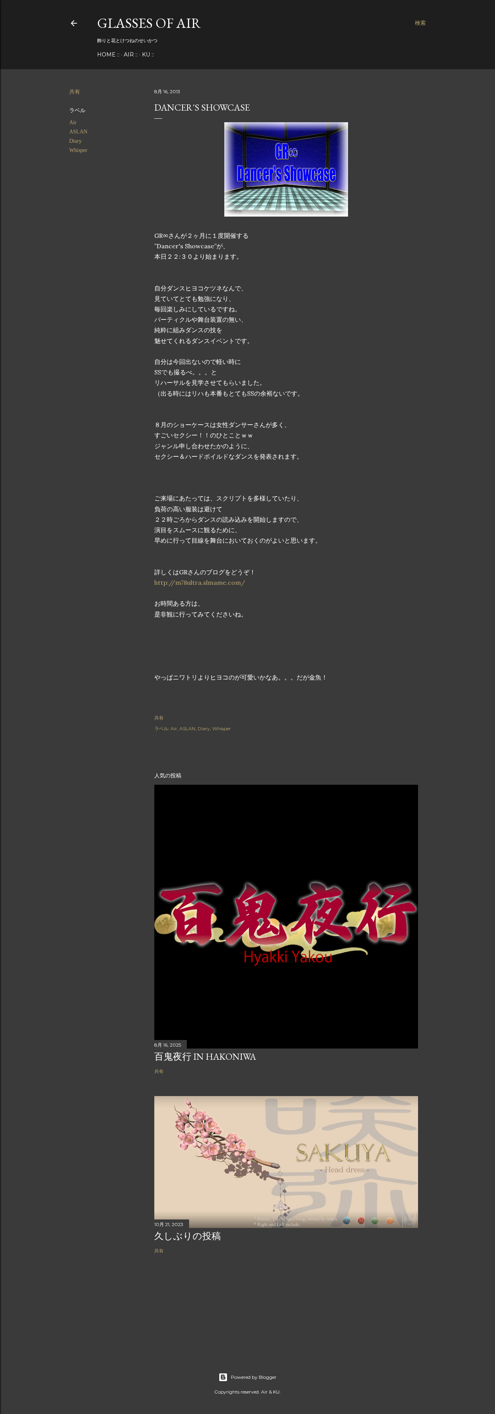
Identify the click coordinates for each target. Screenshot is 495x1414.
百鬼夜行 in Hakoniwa (205, 1056)
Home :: (108, 54)
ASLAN (78, 132)
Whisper (78, 150)
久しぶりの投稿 (187, 1236)
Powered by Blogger (254, 1377)
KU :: (148, 54)
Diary (75, 141)
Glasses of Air (149, 23)
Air (73, 122)
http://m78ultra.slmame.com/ (199, 582)
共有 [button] (74, 92)
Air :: (131, 54)
